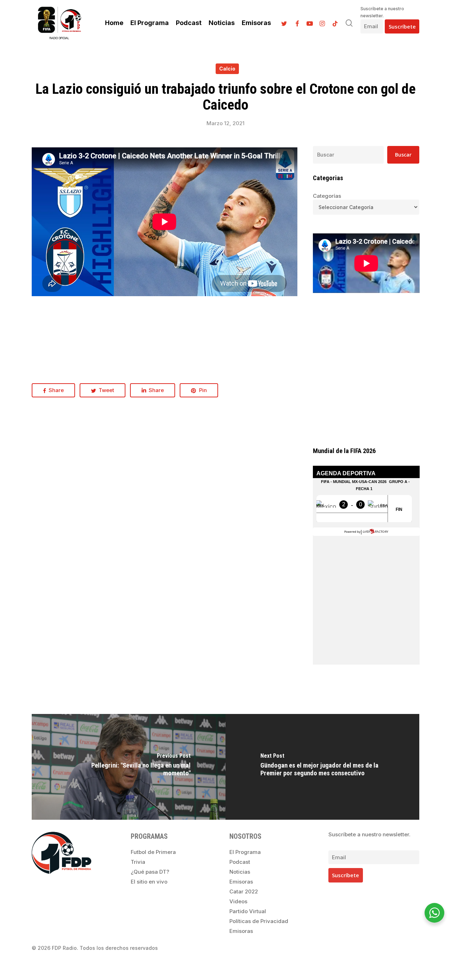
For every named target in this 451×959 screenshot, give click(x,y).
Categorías (327, 196)
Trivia (138, 862)
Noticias (239, 871)
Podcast (239, 862)
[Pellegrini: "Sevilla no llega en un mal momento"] (129, 767)
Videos (238, 901)
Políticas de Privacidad (258, 921)
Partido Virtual (247, 911)
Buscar (403, 154)
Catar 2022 (243, 891)
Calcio (227, 69)
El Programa (245, 852)
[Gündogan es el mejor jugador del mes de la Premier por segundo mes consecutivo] (322, 767)
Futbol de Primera (153, 852)
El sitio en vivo (149, 881)
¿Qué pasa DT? (150, 871)
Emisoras (241, 881)
